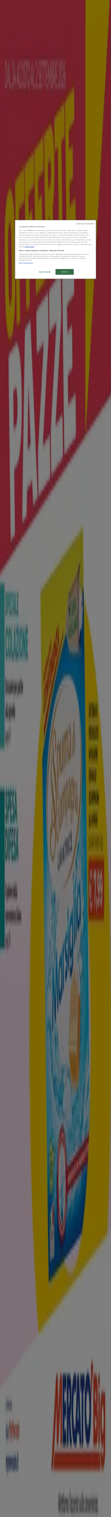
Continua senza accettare (85, 223)
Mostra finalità (45, 272)
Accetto (65, 272)
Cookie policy (29, 247)
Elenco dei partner (26, 263)
